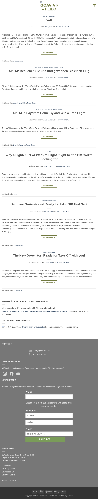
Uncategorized (49, 16)
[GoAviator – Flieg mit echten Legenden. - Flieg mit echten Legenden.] (49, 6)
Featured (48, 109)
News (56, 67)
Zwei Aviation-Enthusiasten (33, 327)
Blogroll (40, 109)
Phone (28, 392)
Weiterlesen (49, 53)
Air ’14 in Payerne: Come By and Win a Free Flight (49, 113)
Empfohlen (48, 67)
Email (28, 429)
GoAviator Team (62, 27)
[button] (3, 6)
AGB (49, 19)
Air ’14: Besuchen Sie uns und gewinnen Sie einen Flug (49, 71)
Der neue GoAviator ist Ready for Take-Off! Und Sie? (49, 204)
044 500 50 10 (39, 355)
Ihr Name (30, 411)
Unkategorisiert (49, 201)
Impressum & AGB (9, 480)
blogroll (39, 67)
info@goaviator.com (42, 351)
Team (61, 67)
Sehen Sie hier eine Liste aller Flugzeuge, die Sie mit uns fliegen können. (34, 311)
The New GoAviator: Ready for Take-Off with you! (49, 255)
